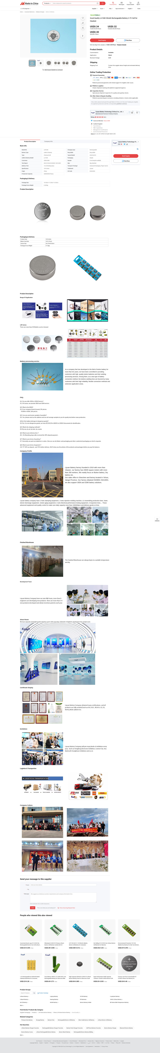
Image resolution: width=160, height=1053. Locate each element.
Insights (122, 1041)
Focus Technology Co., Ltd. (69, 1046)
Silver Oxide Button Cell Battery (86, 1020)
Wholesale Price (82, 1041)
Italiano (71, 1042)
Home (21, 12)
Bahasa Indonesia (126, 1042)
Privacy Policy (105, 1046)
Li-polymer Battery (115, 996)
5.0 (119, 144)
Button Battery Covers (27, 1032)
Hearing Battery (54, 999)
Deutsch (77, 1042)
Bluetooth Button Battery (126, 1028)
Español (46, 1042)
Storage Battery (40, 1020)
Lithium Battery (24, 996)
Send (32, 908)
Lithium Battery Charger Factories (30, 1028)
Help (110, 8)
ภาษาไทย (107, 1042)
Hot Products (39, 1041)
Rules (139, 8)
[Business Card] (137, 149)
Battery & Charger (40, 12)
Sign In (93, 134)
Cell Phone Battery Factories (93, 1028)
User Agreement (89, 1046)
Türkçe (112, 1042)
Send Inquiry (102, 40)
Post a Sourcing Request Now (66, 908)
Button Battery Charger (110, 1028)
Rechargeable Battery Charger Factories (52, 1028)
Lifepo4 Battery (24, 999)
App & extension (120, 8)
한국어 (93, 1042)
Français (58, 1042)
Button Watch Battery (64, 1032)
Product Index (109, 1041)
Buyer (101, 8)
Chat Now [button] (129, 40)
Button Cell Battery (50, 12)
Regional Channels (100, 1041)
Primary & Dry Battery (26, 1020)
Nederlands (83, 1042)
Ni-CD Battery (23, 1002)
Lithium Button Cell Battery (105, 1020)
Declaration (97, 1046)
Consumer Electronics (29, 12)
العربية (89, 1042)
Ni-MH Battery (53, 1002)
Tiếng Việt (118, 1042)
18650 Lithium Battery (116, 999)
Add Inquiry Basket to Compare (53, 70)
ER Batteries (83, 999)
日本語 (98, 1042)
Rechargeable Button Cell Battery (66, 1020)
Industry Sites (91, 1041)
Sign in (138, 4)
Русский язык (65, 1042)
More (21, 1035)
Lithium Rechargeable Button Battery (46, 1032)
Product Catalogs (43, 993)
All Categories (25, 8)
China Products (47, 1041)
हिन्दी (102, 1042)
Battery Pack (51, 1020)
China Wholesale (73, 1041)
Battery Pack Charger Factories (74, 1028)
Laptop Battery (54, 996)
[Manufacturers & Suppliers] (29, 3)
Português (52, 1042)
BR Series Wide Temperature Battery (119, 1002)
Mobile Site (116, 1041)
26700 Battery (83, 996)
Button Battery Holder (85, 1002)
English (41, 1042)
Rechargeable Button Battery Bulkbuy (83, 1032)
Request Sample (121, 45)
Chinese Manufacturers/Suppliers (60, 1041)
